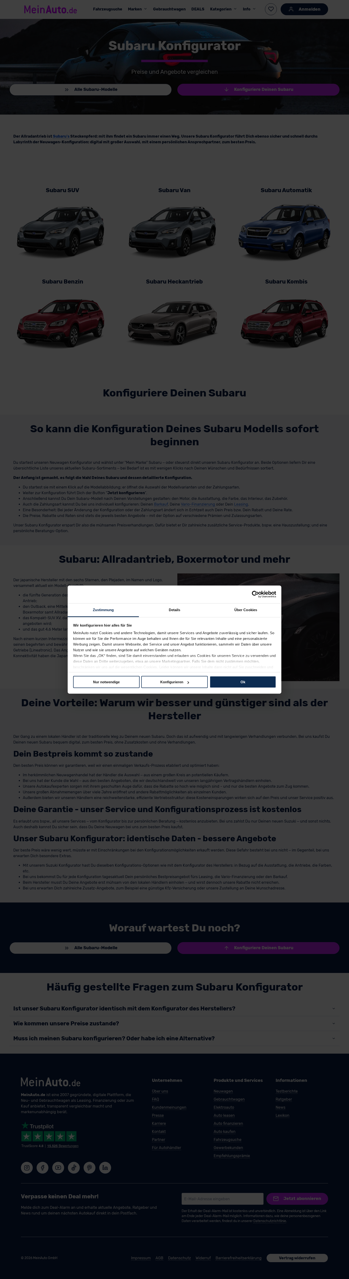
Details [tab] (174, 610)
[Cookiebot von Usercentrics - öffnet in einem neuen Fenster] (255, 594)
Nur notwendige (106, 682)
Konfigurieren (171, 682)
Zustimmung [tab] (103, 610)
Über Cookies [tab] (245, 610)
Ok (243, 682)
